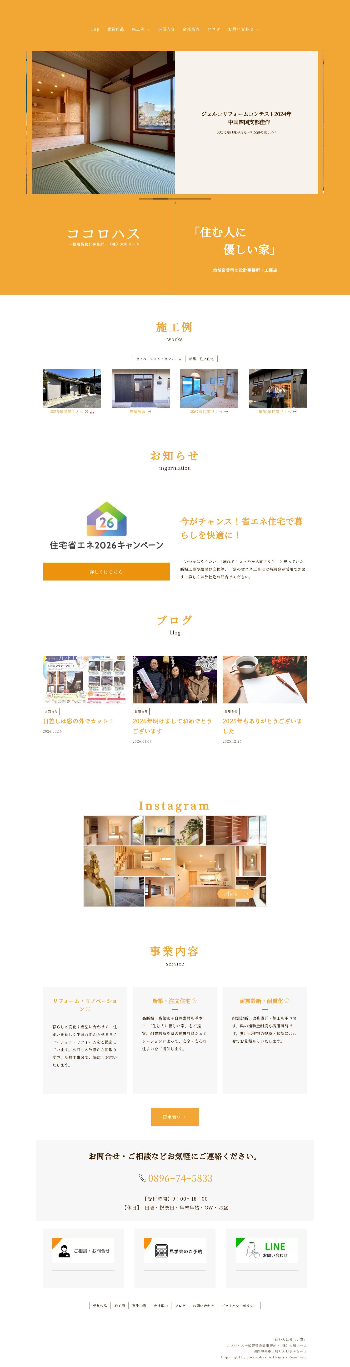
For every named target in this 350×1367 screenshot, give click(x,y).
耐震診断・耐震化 (261, 1000)
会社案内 (191, 29)
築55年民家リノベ (66, 411)
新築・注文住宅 (201, 358)
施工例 (119, 1305)
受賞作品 (115, 29)
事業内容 (166, 29)
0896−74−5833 (180, 1177)
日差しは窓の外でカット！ (78, 721)
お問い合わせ (203, 1305)
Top (95, 29)
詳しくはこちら (106, 571)
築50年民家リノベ (275, 411)
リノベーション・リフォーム (159, 358)
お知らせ (51, 711)
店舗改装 (138, 411)
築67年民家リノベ (206, 411)
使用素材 (171, 1117)
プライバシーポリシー (239, 1305)
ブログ (214, 29)
